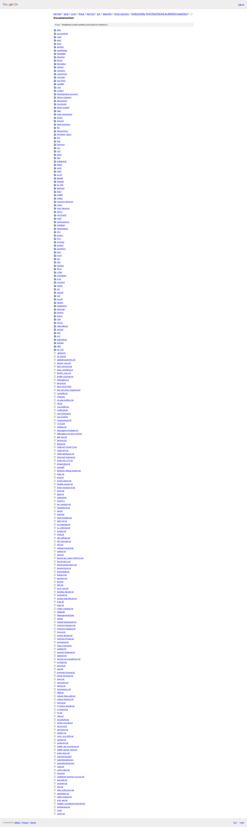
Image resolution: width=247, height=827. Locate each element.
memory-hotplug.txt (66, 628)
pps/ (59, 252)
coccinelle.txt (63, 406)
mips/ (59, 205)
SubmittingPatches (65, 763)
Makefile (61, 612)
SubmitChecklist (64, 756)
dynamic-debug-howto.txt (69, 470)
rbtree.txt (61, 685)
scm (73, 14)
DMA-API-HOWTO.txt (67, 447)
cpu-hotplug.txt (64, 413)
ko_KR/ (60, 185)
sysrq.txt (61, 773)
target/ (60, 302)
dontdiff (60, 467)
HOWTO (61, 501)
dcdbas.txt (61, 427)
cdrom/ (60, 67)
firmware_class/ (64, 134)
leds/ (59, 191)
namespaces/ (63, 221)
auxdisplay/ (62, 50)
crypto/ (60, 90)
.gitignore (61, 353)
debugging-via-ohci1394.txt (69, 433)
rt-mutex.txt (62, 709)
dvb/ (59, 111)
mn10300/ (61, 215)
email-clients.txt (64, 480)
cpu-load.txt (62, 416)
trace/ (59, 316)
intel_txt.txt (62, 521)
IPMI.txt (60, 534)
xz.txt (59, 810)
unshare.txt (62, 783)
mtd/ (59, 218)
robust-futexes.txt (65, 699)
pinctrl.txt (61, 665)
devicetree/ (62, 100)
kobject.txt (62, 575)
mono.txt (61, 632)
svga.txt (60, 766)
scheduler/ (62, 275)
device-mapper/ (64, 97)
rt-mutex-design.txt (66, 706)
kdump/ (60, 181)
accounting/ (62, 33)
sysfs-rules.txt (63, 770)
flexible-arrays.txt (65, 484)
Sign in (241, 4)
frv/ (58, 137)
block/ (60, 60)
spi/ (58, 295)
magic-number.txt (65, 608)
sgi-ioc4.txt (62, 726)
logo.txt (60, 605)
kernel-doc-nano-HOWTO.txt (70, 558)
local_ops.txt (62, 588)
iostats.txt (61, 531)
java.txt (60, 554)
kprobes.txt (62, 578)
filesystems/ (62, 131)
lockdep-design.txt (65, 591)
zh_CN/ (60, 349)
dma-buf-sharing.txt (66, 457)
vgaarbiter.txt (63, 793)
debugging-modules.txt (67, 430)
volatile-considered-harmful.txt (71, 803)
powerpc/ (61, 248)
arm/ (59, 43)
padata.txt (61, 648)
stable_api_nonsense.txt (68, 746)
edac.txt (60, 474)
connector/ (62, 74)
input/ (59, 164)
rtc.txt (59, 712)
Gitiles (17, 822)
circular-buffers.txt (65, 400)
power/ (60, 245)
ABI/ (59, 30)
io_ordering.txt (63, 527)
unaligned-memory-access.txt (70, 776)
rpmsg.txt (61, 702)
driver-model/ (63, 107)
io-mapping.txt (63, 524)
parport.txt (62, 655)
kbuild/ (60, 178)
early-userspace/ (64, 114)
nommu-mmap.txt (65, 638)
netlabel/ (61, 225)
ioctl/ (59, 168)
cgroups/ (61, 70)
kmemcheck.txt (64, 568)
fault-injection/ (63, 124)
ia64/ (59, 154)
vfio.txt (60, 786)
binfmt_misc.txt (64, 373)
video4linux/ (62, 326)
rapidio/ (60, 265)
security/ (61, 282)
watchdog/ (62, 339)
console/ (61, 77)
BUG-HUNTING (64, 386)
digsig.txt (61, 443)
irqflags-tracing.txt (65, 548)
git (98, 14)
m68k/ (60, 195)
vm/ (59, 332)
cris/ (59, 87)
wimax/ (60, 342)
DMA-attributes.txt (65, 453)
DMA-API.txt (62, 450)
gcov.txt (60, 490)
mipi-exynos (121, 14)
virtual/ (60, 329)
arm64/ (60, 47)
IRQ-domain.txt (64, 541)
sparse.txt (61, 739)
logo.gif (60, 601)
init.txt (60, 511)
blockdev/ (61, 63)
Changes (61, 396)
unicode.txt (62, 780)
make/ (60, 198)
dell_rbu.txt (62, 437)
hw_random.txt (64, 504)
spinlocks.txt (62, 743)
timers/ (60, 312)
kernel (57, 14)
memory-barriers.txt (66, 625)
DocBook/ (62, 104)
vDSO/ (60, 322)
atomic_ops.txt (64, 363)
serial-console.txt (65, 722)
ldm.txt (60, 585)
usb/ (59, 319)
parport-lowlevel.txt (66, 652)
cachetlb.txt (62, 393)
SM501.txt (61, 733)
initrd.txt (60, 514)
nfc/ (59, 231)
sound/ (60, 292)
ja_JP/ (59, 174)
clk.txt (59, 403)
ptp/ (59, 262)
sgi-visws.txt (62, 729)
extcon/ (60, 121)
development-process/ (67, 94)
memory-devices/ (65, 201)
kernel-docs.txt (64, 561)
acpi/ (59, 37)
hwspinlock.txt (63, 507)
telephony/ (62, 305)
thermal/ (61, 309)
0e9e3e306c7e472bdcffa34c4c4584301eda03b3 (159, 14)
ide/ (58, 158)
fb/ (58, 127)
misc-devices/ (63, 208)
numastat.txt (63, 642)
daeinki (107, 14)
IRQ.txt (60, 544)
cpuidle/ (60, 84)
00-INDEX (61, 356)
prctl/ (59, 255)
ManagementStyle (65, 615)
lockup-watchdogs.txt (67, 598)
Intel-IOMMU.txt (64, 517)
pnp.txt (60, 669)
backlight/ (61, 53)
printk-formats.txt (65, 675)
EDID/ (60, 117)
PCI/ (59, 238)
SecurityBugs (63, 719)
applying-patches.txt (66, 359)
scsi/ (59, 279)
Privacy (25, 822)
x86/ (59, 346)
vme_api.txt (62, 800)
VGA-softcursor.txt (65, 790)
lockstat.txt (62, 595)
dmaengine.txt (63, 464)
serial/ (60, 285)
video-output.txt (64, 796)
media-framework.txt (66, 622)
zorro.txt (61, 813)
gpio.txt (60, 494)
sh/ (58, 289)
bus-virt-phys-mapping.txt (68, 390)
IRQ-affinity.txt (63, 538)
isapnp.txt (61, 551)
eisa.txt (60, 477)
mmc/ (59, 211)
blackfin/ (61, 57)
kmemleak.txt (63, 571)
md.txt (60, 618)
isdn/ (59, 171)
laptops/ (61, 188)
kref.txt (60, 581)
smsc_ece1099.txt (65, 736)
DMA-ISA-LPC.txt (65, 460)
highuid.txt (61, 497)
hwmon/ (61, 144)
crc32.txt (61, 423)
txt (235, 822)
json (242, 822)
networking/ (62, 228)
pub (66, 14)
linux (81, 14)
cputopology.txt (64, 420)
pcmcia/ (60, 242)
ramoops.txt (62, 682)
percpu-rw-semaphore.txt (68, 659)
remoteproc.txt (64, 689)
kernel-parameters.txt (67, 564)
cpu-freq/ (61, 80)
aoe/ (59, 40)
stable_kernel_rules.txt (67, 749)
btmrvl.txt (61, 383)
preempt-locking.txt (66, 672)
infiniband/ (62, 161)
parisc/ (60, 235)
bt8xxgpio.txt (63, 379)
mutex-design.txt (64, 635)
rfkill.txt (60, 692)
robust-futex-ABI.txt (66, 696)
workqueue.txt (63, 807)
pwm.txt (60, 679)
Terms (33, 822)
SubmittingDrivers (65, 759)
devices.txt (62, 440)
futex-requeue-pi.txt (66, 487)
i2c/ (58, 148)
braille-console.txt (65, 376)
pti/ (58, 258)
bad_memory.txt (64, 366)
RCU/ (59, 268)
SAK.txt (60, 716)
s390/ (59, 272)
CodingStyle (62, 410)
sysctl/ (60, 299)
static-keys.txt (63, 753)
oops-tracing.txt (64, 645)
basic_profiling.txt (65, 369)
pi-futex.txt (62, 662)
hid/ (58, 141)
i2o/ (59, 151)
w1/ (58, 336)
